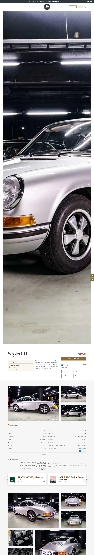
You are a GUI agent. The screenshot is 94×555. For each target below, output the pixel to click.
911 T (45, 433)
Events (59, 6)
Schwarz (84, 439)
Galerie (16, 345)
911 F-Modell (43, 439)
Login (90, 1)
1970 (45, 430)
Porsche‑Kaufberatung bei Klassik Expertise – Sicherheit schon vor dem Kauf (32, 468)
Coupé (44, 436)
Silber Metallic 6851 (81, 445)
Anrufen (74, 371)
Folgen (72, 6)
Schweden (83, 451)
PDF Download (80, 376)
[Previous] (8, 479)
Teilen (68, 376)
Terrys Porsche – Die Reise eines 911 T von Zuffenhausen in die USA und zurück (33, 465)
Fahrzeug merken (74, 358)
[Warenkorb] (85, 6)
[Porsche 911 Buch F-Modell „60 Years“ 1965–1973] (27, 479)
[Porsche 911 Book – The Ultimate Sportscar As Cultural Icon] (67, 479)
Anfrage (31, 345)
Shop (53, 6)
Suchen (23, 6)
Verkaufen (31, 6)
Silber (84, 442)
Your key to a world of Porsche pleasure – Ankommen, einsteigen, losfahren (33, 463)
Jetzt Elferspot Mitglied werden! (44, 1)
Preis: (63, 353)
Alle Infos (82, 463)
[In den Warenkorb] (44, 481)
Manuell (44, 454)
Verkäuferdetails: (67, 363)
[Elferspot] (47, 7)
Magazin (39, 6)
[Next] (86, 479)
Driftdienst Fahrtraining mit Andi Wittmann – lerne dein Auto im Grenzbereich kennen (71, 466)
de (80, 6)
